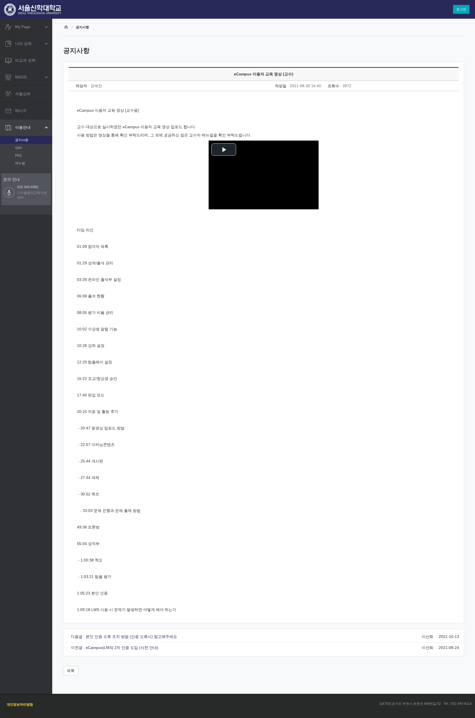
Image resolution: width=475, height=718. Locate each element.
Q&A (18, 148)
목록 (70, 670)
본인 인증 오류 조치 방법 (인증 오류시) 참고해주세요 (131, 636)
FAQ (18, 155)
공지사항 (21, 140)
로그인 (461, 9)
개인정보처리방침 (20, 704)
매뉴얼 (20, 163)
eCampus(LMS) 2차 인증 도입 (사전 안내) (122, 647)
